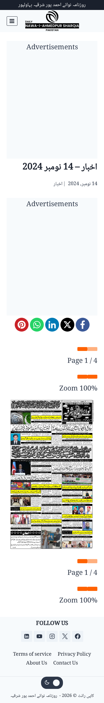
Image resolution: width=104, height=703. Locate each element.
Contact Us (65, 663)
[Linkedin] (26, 636)
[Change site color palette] (52, 683)
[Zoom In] (82, 377)
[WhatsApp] (37, 325)
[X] (67, 325)
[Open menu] (12, 20)
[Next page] (82, 349)
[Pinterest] (22, 325)
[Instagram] (52, 636)
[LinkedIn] (52, 325)
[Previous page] (92, 349)
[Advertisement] (52, 107)
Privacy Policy (74, 654)
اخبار (58, 184)
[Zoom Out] (92, 377)
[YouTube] (39, 636)
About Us (36, 663)
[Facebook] (83, 325)
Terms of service (32, 654)
